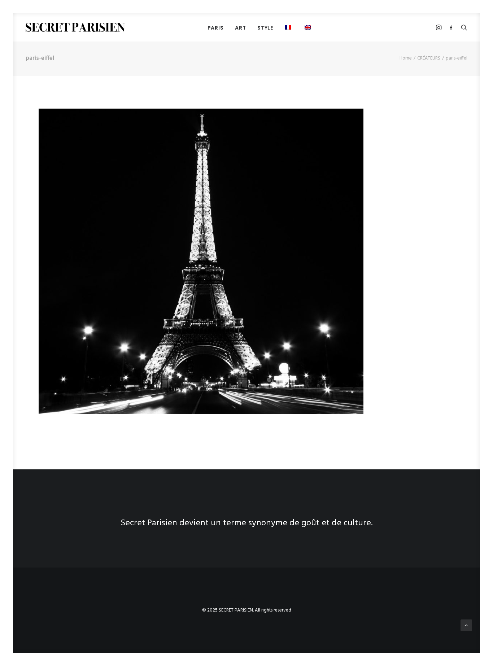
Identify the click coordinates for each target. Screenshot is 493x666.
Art (240, 27)
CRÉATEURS (428, 58)
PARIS (216, 27)
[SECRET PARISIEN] (75, 27)
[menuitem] (215, 27)
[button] (309, 27)
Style (265, 27)
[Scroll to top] (466, 625)
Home (406, 58)
